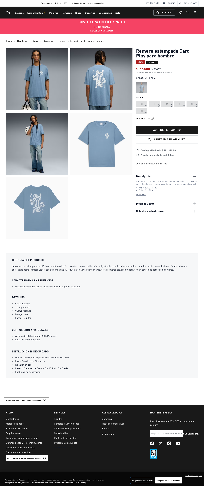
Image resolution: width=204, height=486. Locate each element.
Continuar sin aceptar (193, 476)
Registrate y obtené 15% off (24, 400)
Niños (78, 12)
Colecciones (105, 12)
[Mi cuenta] (195, 13)
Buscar (166, 12)
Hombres (67, 12)
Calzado (19, 12)
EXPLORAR (95, 31)
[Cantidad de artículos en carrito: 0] (188, 13)
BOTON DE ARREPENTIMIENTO (23, 458)
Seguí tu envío (152, 3)
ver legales (107, 31)
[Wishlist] (181, 13)
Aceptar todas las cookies (168, 480)
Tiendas (171, 3)
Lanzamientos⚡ (36, 12)
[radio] (142, 87)
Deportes (90, 12)
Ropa (35, 40)
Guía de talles (143, 118)
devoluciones (190, 3)
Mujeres (53, 12)
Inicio (9, 40)
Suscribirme (191, 433)
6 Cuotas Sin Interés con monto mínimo (88, 3)
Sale (117, 12)
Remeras (48, 40)
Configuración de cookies (142, 480)
